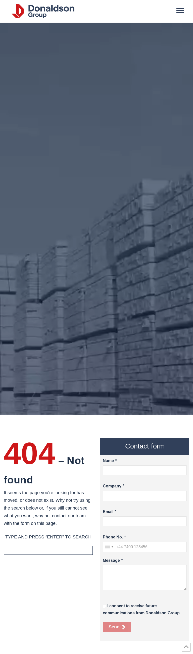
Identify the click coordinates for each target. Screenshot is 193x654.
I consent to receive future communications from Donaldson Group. (142, 609)
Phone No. (113, 537)
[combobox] (109, 547)
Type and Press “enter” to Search (48, 536)
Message (111, 560)
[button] (180, 10)
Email (108, 511)
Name (108, 460)
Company (112, 486)
